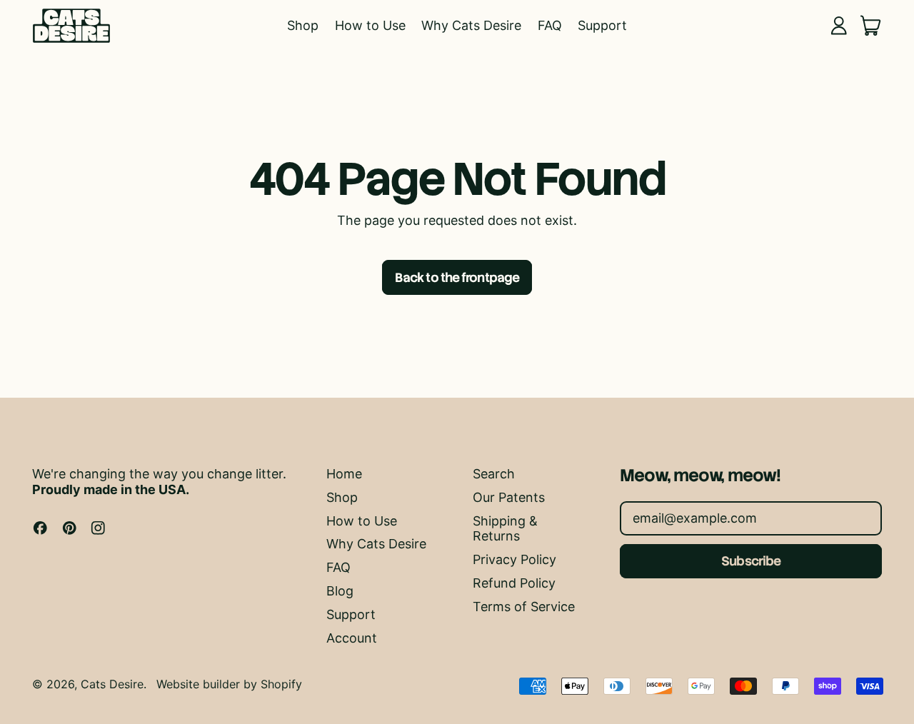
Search (494, 473)
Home (344, 473)
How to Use (370, 25)
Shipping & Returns (505, 528)
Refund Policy (514, 582)
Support (602, 25)
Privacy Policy (514, 559)
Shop (302, 25)
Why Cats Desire (471, 25)
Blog (339, 590)
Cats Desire (112, 684)
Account (351, 637)
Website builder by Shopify (229, 684)
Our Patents (509, 497)
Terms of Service (524, 606)
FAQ (550, 25)
